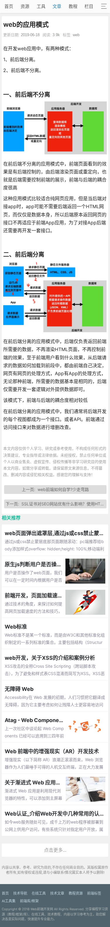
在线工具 (39, 893)
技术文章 (57, 893)
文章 (57, 6)
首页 (8, 6)
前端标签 (94, 893)
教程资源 (76, 893)
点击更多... (55, 850)
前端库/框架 (29, 901)
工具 (41, 6)
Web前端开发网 (42, 909)
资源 (25, 6)
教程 (73, 6)
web (76, 35)
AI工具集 (9, 901)
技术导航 (20, 893)
